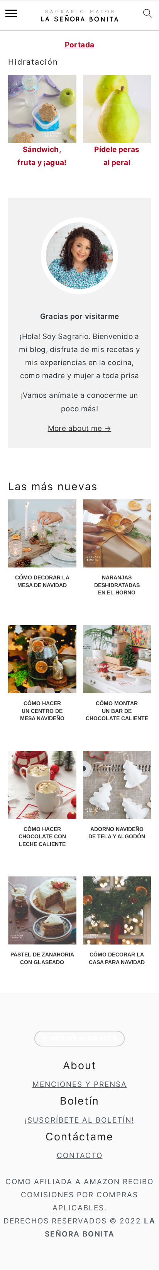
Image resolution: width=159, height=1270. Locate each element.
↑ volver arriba (79, 1038)
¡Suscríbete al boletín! (79, 1120)
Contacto (80, 1155)
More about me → (80, 428)
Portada (80, 44)
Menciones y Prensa (79, 1084)
